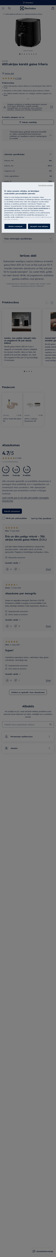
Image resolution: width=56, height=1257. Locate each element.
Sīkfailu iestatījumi (15, 226)
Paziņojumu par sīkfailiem (32, 217)
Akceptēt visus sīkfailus (39, 226)
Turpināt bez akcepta (45, 185)
